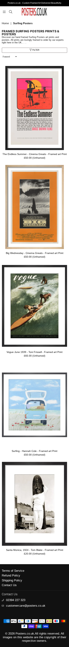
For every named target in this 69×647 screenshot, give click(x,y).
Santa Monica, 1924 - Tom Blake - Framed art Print (34, 550)
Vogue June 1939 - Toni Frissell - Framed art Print (34, 352)
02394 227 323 (15, 600)
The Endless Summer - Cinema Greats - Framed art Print (34, 154)
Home (5, 23)
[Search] (10, 11)
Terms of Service (13, 570)
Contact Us (9, 585)
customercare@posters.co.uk (25, 605)
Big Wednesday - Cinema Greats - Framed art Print (34, 253)
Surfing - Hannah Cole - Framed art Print (34, 451)
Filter (35, 50)
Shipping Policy (12, 580)
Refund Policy (11, 575)
